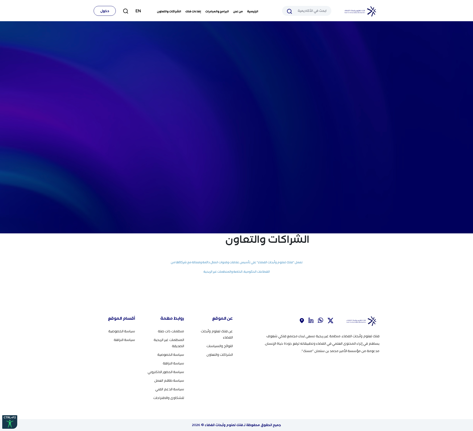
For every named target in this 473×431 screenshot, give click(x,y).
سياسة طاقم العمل (169, 380)
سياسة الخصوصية (170, 354)
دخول (104, 11)
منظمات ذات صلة (171, 331)
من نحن (238, 11)
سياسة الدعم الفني (169, 389)
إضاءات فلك (193, 11)
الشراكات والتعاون (169, 11)
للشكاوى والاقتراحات (168, 398)
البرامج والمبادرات (217, 11)
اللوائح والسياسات (219, 346)
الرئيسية (252, 11)
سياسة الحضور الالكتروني (166, 372)
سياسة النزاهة (173, 363)
